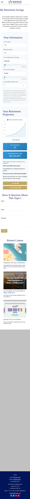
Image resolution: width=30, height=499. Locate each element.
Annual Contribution (9, 69)
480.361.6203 (16, 477)
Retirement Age (8, 49)
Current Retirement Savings (11, 57)
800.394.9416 (17, 479)
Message (3, 218)
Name (2, 201)
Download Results (14, 187)
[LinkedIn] (14, 496)
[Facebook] (11, 496)
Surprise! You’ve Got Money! (12, 319)
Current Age (7, 42)
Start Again (14, 183)
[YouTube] (16, 496)
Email (2, 209)
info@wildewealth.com (15, 493)
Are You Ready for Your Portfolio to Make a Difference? (14, 291)
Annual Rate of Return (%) (11, 82)
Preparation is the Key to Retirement (14, 263)
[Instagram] (18, 496)
